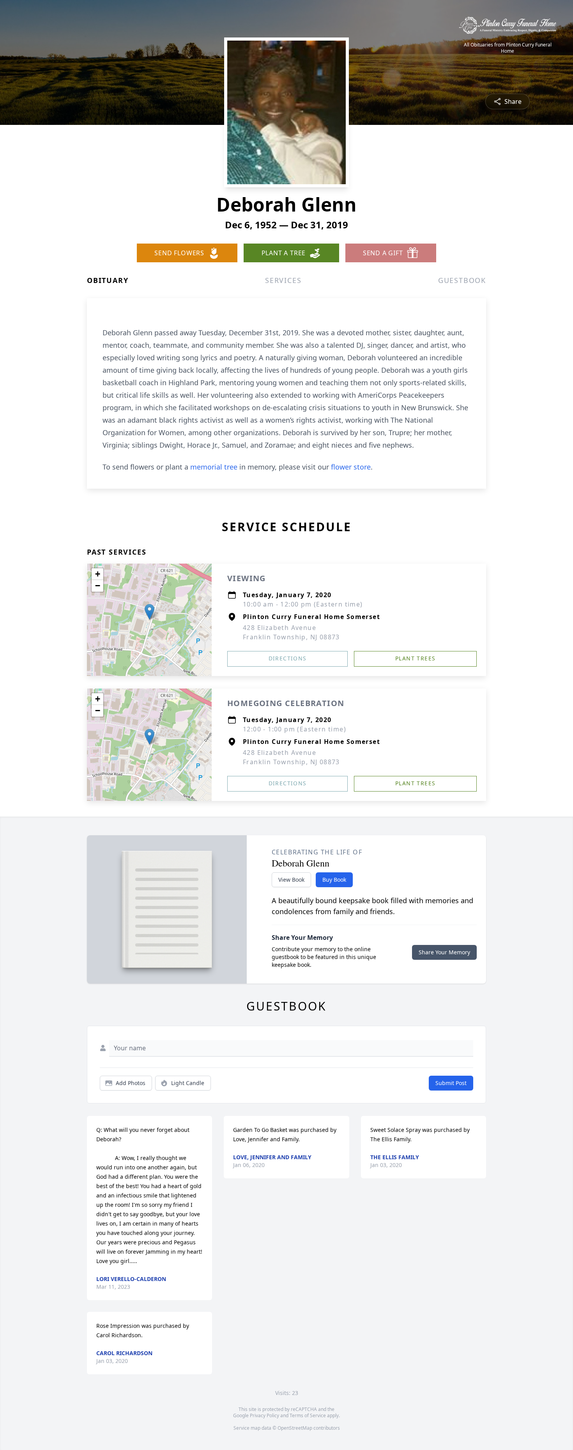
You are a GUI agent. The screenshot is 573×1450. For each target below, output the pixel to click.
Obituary (107, 280)
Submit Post (451, 1083)
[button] (149, 612)
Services (283, 280)
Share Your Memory (444, 952)
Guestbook (462, 280)
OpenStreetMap (295, 1428)
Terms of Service (308, 1415)
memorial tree (213, 466)
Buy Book (334, 879)
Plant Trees (415, 658)
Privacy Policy (264, 1415)
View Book (291, 879)
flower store (351, 466)
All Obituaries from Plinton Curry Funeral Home (508, 48)
